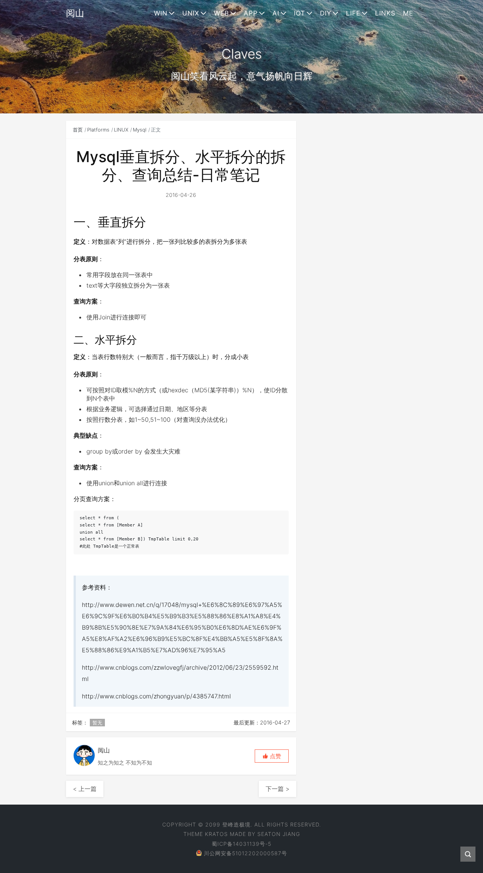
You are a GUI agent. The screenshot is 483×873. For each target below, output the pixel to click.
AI (275, 13)
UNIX (190, 13)
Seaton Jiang (278, 834)
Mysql (139, 130)
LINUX (121, 130)
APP (251, 13)
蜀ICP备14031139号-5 (241, 843)
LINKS (385, 13)
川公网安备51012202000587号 (245, 853)
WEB (221, 13)
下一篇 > (277, 789)
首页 (78, 130)
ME (408, 13)
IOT (299, 13)
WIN (161, 13)
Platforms (98, 130)
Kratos (216, 834)
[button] (272, 756)
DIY (325, 13)
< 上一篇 (85, 789)
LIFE (353, 13)
